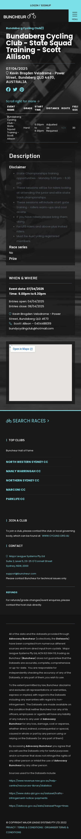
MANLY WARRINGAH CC (23, 471)
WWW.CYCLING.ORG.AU (55, 535)
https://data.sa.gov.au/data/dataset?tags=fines (38, 805)
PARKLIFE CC (15, 499)
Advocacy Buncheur (22, 638)
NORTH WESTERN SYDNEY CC (27, 462)
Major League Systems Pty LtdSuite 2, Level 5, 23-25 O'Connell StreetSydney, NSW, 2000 (29, 561)
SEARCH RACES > (27, 421)
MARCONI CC (15, 490)
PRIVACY (11, 827)
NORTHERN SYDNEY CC (22, 480)
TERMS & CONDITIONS (30, 827)
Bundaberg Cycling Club (23, 28)
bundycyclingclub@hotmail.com (31, 328)
